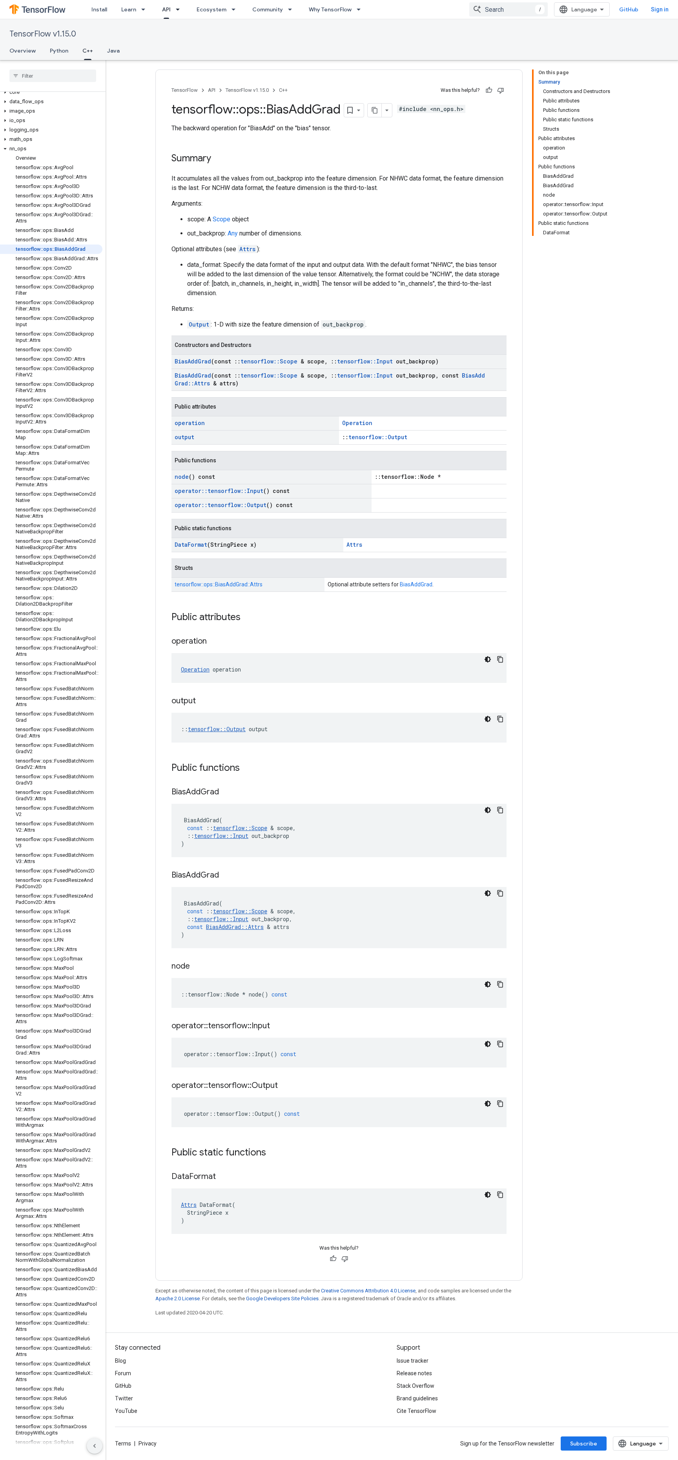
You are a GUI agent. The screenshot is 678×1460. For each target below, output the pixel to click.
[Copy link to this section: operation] (214, 641)
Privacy (148, 1443)
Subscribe (583, 1443)
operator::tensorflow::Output (220, 505)
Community (267, 9)
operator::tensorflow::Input (219, 491)
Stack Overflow (415, 1386)
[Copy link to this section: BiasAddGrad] (227, 792)
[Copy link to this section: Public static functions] (274, 1153)
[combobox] (508, 9)
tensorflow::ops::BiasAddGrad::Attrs (218, 584)
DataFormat (191, 544)
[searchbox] (52, 75)
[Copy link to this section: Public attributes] (248, 617)
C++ (87, 50)
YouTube (126, 1411)
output (184, 437)
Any (233, 233)
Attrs (247, 249)
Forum (123, 1373)
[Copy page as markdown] (375, 110)
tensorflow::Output (377, 437)
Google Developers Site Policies (282, 1298)
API (166, 9)
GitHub (628, 9)
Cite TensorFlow (416, 1411)
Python (59, 50)
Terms (123, 1443)
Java (113, 50)
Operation (357, 423)
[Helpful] (489, 90)
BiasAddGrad (193, 361)
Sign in (660, 9)
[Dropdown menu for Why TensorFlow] (361, 9)
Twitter (124, 1398)
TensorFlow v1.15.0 (42, 34)
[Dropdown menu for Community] (292, 9)
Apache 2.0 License (177, 1298)
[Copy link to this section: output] (203, 701)
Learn (128, 9)
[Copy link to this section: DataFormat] (223, 1177)
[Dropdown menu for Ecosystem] (235, 9)
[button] (51, 92)
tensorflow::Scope (269, 361)
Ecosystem (211, 9)
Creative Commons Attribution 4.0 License (368, 1291)
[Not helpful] (501, 90)
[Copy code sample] (500, 659)
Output (199, 324)
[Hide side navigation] (94, 1446)
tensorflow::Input (365, 361)
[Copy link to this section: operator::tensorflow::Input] (278, 1026)
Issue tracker (412, 1361)
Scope (221, 219)
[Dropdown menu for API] (180, 9)
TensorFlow (184, 90)
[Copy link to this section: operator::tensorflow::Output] (285, 1086)
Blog (120, 1361)
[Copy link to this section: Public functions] (247, 768)
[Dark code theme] (487, 659)
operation (190, 423)
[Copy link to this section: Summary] (219, 159)
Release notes (414, 1373)
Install (99, 9)
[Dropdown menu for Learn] (145, 9)
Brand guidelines (417, 1398)
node (182, 476)
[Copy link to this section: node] (198, 966)
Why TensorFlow (330, 9)
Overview (22, 50)
